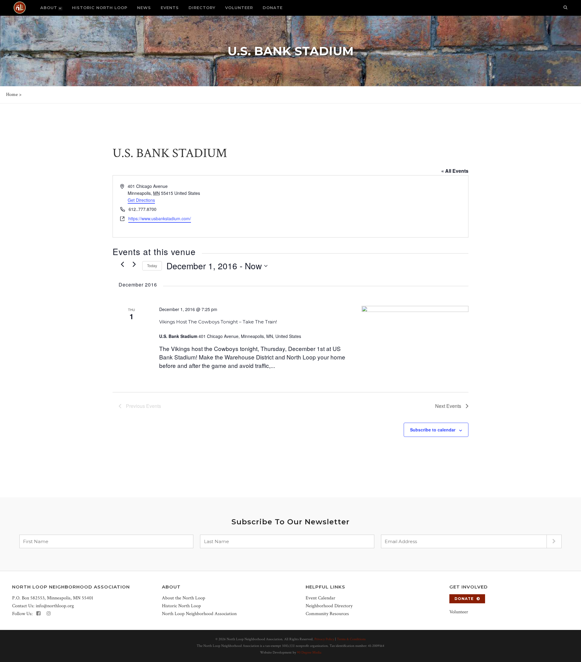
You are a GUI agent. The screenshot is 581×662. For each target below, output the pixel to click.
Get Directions (141, 200)
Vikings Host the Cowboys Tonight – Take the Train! (218, 322)
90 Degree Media (309, 652)
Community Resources (327, 614)
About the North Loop (183, 598)
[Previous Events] (122, 264)
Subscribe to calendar (432, 430)
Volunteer (458, 612)
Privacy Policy (324, 639)
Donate (464, 598)
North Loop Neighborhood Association (199, 614)
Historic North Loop (181, 606)
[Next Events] (134, 264)
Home (12, 94)
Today (152, 265)
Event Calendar (320, 598)
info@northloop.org (55, 606)
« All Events (454, 170)
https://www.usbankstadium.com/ (159, 218)
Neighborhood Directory (329, 606)
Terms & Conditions (351, 639)
